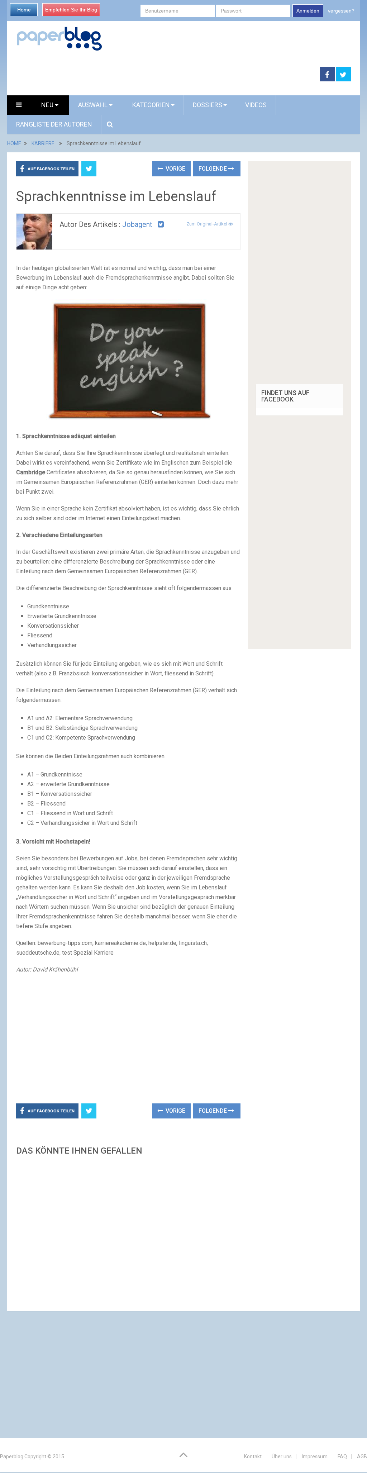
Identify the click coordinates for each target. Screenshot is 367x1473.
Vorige (174, 168)
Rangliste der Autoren (54, 124)
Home (24, 10)
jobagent (137, 224)
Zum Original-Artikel (207, 224)
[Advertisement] (163, 74)
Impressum (315, 1456)
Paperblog (11, 1456)
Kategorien (151, 105)
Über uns (282, 1456)
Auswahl (93, 105)
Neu (48, 105)
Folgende (213, 168)
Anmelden (307, 11)
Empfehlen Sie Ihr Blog (71, 10)
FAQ (342, 1456)
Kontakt (253, 1456)
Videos (256, 105)
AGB (362, 1456)
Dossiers (207, 105)
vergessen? (341, 11)
